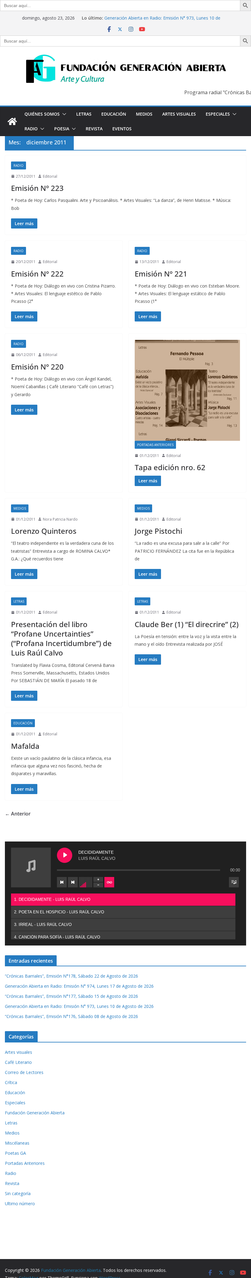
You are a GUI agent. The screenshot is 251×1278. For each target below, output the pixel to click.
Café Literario (18, 1062)
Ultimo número (20, 1203)
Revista (94, 129)
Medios (144, 114)
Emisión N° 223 (37, 188)
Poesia (61, 129)
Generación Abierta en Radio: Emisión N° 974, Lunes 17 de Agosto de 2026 (79, 986)
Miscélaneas (17, 1143)
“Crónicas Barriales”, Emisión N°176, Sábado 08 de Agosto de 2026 (71, 1016)
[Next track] (73, 882)
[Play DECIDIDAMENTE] (64, 855)
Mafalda (25, 746)
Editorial (50, 176)
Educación (113, 114)
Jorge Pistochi (158, 531)
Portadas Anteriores (155, 445)
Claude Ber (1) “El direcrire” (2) (186, 624)
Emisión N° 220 (37, 367)
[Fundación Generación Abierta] (12, 121)
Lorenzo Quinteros (44, 531)
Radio (31, 129)
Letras (84, 114)
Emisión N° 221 (161, 274)
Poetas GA (15, 1153)
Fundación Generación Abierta (35, 1113)
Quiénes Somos (42, 114)
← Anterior (18, 813)
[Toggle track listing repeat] (109, 882)
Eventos (122, 129)
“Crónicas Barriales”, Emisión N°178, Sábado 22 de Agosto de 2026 (71, 976)
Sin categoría (18, 1193)
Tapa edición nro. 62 (170, 467)
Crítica (11, 1082)
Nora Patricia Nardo (60, 519)
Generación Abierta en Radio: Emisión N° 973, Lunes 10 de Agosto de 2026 (79, 1006)
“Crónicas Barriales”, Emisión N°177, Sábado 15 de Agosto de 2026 (71, 996)
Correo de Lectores (24, 1072)
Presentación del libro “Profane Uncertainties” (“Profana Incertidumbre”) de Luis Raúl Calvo (61, 638)
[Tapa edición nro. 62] (187, 390)
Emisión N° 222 (37, 274)
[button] (63, 114)
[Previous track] (62, 882)
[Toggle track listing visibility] (234, 882)
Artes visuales (179, 114)
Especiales (218, 114)
